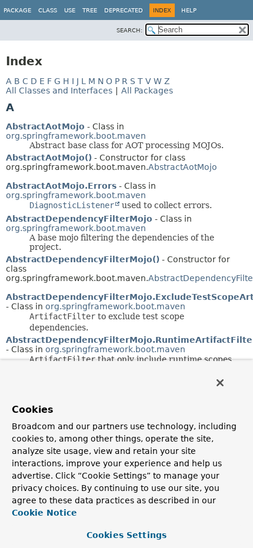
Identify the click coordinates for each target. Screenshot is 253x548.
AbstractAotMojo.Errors (61, 186)
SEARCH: (129, 30)
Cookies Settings (126, 535)
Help (189, 10)
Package (17, 10)
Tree (89, 10)
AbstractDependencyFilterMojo (79, 218)
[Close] (220, 383)
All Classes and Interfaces (59, 90)
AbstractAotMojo (45, 126)
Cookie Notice (44, 512)
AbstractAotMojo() (49, 157)
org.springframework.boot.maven (76, 136)
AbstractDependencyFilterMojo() (82, 259)
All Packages (147, 90)
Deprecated (123, 10)
